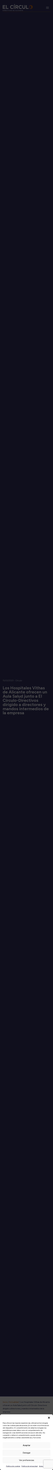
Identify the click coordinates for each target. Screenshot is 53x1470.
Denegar (26, 1453)
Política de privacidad (29, 1466)
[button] (49, 1417)
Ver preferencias (26, 1460)
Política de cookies (13, 1466)
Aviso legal (43, 1466)
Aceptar (26, 1445)
